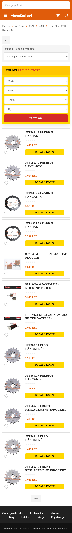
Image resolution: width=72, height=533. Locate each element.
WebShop (19, 26)
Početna (6, 26)
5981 (41, 26)
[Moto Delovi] (21, 15)
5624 (31, 26)
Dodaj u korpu (45, 152)
